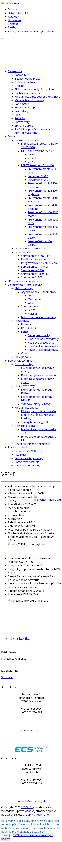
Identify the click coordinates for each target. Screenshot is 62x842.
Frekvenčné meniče (27, 140)
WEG (31, 303)
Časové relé (22, 75)
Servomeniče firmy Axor (36, 256)
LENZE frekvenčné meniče (37, 165)
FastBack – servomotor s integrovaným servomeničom (39, 261)
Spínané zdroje (24, 125)
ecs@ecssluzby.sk (31, 730)
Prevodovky (22, 321)
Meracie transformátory (29, 100)
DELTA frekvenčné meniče (37, 151)
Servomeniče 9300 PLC (35, 274)
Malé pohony (23, 357)
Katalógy (13, 16)
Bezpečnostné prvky (27, 78)
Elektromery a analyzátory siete (34, 89)
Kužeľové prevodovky (41, 342)
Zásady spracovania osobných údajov (31, 31)
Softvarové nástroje (27, 462)
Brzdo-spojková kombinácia (38, 375)
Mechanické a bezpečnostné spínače (37, 96)
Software (7, 677)
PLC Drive (21, 454)
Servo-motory (29, 306)
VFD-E (31, 154)
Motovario (34, 299)
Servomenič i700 (38, 176)
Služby (12, 27)
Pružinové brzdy (25, 386)
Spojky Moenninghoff (34, 422)
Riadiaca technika (18, 447)
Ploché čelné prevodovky (43, 339)
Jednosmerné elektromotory (38, 317)
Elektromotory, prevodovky (25, 284)
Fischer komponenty (27, 93)
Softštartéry (22, 122)
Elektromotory (24, 288)
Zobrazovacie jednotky (29, 458)
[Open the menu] (2, 38)
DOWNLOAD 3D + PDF (22, 13)
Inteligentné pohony (27, 465)
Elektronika (15, 71)
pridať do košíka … (18, 638)
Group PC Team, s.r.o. (36, 814)
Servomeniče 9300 (32, 270)
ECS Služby (27, 807)
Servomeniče (23, 252)
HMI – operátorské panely (24, 281)
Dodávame (14, 20)
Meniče (12, 136)
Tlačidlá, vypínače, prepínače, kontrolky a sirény (33, 131)
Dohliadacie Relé (25, 82)
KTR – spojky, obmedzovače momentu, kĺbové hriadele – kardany (38, 414)
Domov (12, 9)
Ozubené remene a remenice (32, 444)
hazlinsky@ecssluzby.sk (31, 801)
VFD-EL (32, 158)
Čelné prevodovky (39, 335)
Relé (17, 115)
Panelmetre (22, 104)
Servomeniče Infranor (34, 266)
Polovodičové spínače (28, 107)
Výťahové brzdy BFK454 (35, 404)
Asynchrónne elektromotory (38, 292)
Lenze (31, 295)
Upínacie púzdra (25, 425)
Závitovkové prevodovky (43, 350)
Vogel (24, 353)
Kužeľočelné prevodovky (43, 346)
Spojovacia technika (20, 360)
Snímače (20, 118)
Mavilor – (33, 313)
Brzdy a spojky (24, 364)
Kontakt (13, 24)
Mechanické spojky (26, 407)
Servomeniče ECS (31, 277)
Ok (14, 835)
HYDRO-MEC (29, 328)
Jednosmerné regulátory (30, 248)
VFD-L (31, 162)
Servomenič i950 (38, 180)
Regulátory (21, 111)
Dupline (19, 86)
